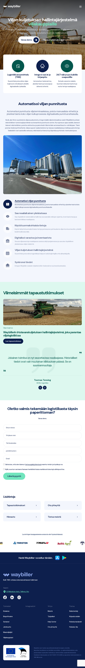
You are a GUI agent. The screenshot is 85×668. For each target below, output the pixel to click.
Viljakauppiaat (8, 637)
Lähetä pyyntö (14, 476)
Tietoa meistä (54, 517)
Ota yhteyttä (54, 505)
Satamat (6, 622)
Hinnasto (11, 517)
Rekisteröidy (73, 611)
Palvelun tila (73, 627)
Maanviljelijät (7, 632)
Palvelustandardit (75, 622)
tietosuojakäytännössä (33, 464)
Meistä (50, 611)
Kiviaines (6, 611)
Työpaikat (51, 616)
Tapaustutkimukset (52, 40)
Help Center (52, 622)
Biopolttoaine (8, 616)
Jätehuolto (7, 627)
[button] (40, 388)
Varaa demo (26, 40)
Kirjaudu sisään (74, 616)
